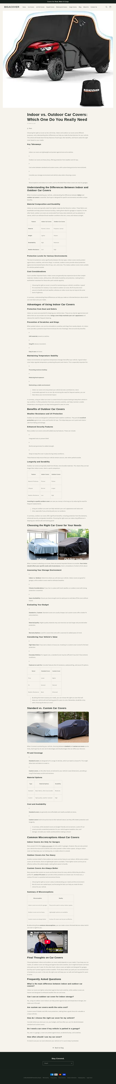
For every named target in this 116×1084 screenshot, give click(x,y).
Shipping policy (81, 1077)
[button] (106, 7)
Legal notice (89, 1077)
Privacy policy (54, 1077)
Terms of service (62, 1077)
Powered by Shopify (36, 1077)
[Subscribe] (71, 1063)
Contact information (71, 1077)
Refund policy (46, 1077)
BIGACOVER (29, 1077)
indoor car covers (47, 846)
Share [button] (30, 128)
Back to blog (59, 1048)
